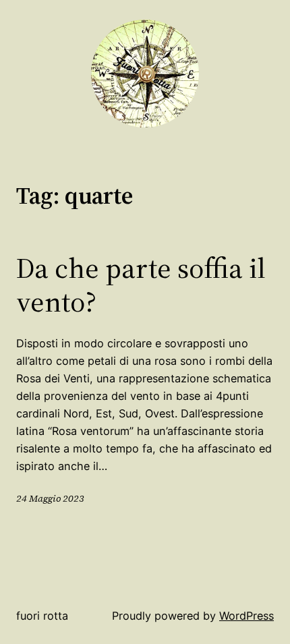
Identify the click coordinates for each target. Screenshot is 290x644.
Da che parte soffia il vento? (141, 285)
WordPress (246, 615)
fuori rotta (42, 615)
